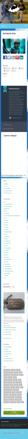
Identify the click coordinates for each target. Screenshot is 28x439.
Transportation (18, 399)
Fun (5, 382)
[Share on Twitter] (9, 57)
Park (20, 384)
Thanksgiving (8, 266)
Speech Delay (18, 397)
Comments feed (8, 190)
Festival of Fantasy (7, 379)
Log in (6, 186)
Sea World (6, 394)
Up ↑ (14, 435)
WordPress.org (8, 193)
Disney (6, 220)
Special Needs (8, 259)
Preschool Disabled (8, 389)
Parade (16, 384)
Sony (5, 397)
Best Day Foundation (8, 372)
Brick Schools (6, 374)
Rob (4, 315)
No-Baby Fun (7, 241)
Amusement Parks (9, 204)
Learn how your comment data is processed (13, 176)
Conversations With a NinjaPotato (12, 215)
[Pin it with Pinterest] (17, 57)
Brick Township (15, 374)
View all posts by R (16, 117)
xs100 (19, 402)
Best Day (18, 369)
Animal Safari (7, 369)
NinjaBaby (7, 236)
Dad (5, 218)
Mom (6, 234)
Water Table (7, 273)
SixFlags (19, 394)
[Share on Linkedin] (21, 57)
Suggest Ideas (8, 351)
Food (19, 379)
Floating (15, 379)
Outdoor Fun (7, 243)
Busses (21, 374)
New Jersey (19, 382)
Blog (6, 211)
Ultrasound (6, 402)
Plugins (6, 349)
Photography (8, 248)
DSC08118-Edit (9, 33)
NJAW (6, 238)
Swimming (11, 399)
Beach (13, 369)
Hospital (6, 229)
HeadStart (10, 382)
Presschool (16, 389)
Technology (7, 264)
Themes (6, 356)
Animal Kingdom (8, 206)
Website (6, 275)
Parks (6, 245)
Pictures (12, 387)
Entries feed (7, 188)
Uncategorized (8, 268)
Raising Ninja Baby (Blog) (10, 327)
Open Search (25, 26)
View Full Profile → (7, 338)
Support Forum (8, 354)
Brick (20, 372)
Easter (15, 377)
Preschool (7, 250)
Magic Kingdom (8, 231)
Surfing (5, 399)
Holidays (6, 227)
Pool (21, 387)
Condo (5, 377)
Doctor (6, 222)
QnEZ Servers (8, 332)
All (5, 201)
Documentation (8, 347)
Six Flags (7, 257)
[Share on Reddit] (13, 57)
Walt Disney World (9, 271)
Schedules (19, 392)
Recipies (6, 252)
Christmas (7, 213)
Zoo (5, 278)
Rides (13, 392)
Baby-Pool (7, 208)
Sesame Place (13, 394)
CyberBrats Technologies (10, 329)
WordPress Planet (9, 360)
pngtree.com (17, 425)
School (6, 254)
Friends (6, 224)
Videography (13, 402)
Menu (5, 26)
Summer (6, 261)
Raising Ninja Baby (14, 17)
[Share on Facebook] (5, 57)
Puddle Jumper (7, 392)
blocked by (14, 412)
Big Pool (15, 372)
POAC (17, 387)
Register (6, 183)
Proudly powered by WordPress (14, 432)
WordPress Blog (8, 358)
